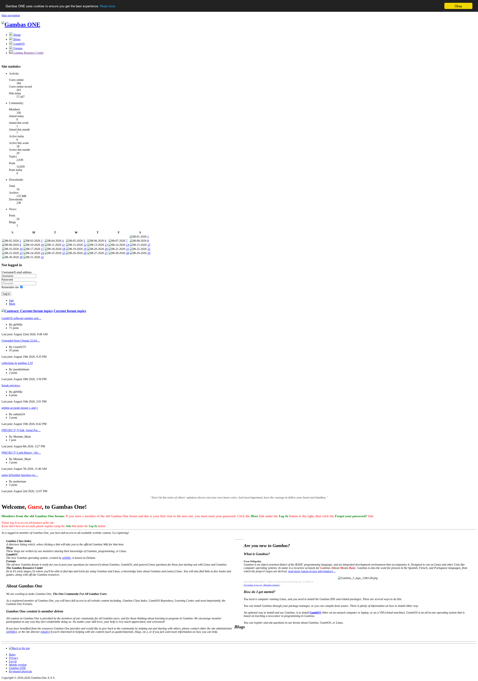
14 (127, 244)
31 (42, 257)
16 (21, 248)
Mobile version (18, 664)
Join (11, 300)
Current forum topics (70, 311)
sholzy (45, 631)
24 (42, 253)
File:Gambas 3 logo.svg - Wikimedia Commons (261, 585)
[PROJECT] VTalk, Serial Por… (21, 430)
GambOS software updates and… (21, 318)
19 (84, 248)
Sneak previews (10, 385)
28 (127, 253)
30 (21, 257)
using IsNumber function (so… (19, 475)
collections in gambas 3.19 (17, 363)
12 (84, 244)
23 (21, 253)
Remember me (10, 287)
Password (7, 279)
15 (148, 244)
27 (106, 253)
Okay (458, 6)
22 (148, 248)
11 (63, 244)
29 (148, 253)
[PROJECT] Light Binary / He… (21, 452)
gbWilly (66, 557)
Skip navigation (10, 15)
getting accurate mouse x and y (19, 407)
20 (106, 248)
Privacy (13, 658)
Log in (13, 661)
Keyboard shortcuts (20, 671)
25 (63, 253)
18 (63, 248)
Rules (12, 654)
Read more (107, 6)
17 (42, 248)
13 (106, 244)
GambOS (315, 612)
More (12, 303)
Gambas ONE (17, 668)
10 (42, 244)
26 (84, 253)
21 (127, 248)
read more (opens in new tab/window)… (311, 571)
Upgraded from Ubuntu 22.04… (20, 340)
